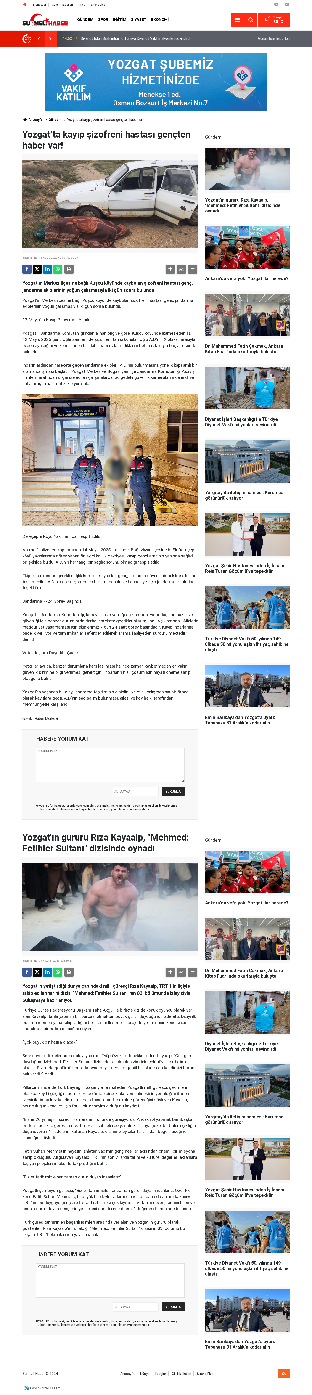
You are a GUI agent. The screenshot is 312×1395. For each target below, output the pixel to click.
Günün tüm (274, 38)
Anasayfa (35, 120)
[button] (170, 269)
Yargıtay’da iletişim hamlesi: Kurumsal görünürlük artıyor (125, 38)
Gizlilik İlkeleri (181, 1374)
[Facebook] (27, 269)
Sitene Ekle (98, 4)
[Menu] (237, 20)
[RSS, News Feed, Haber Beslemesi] (284, 1373)
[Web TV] (276, 4)
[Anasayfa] (24, 4)
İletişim (160, 1374)
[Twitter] (37, 269)
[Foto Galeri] (287, 4)
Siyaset (139, 19)
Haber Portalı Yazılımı (45, 1388)
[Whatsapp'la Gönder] (57, 269)
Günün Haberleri (62, 4)
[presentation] (39, 38)
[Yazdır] (69, 269)
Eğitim (119, 19)
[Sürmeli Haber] (45, 19)
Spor (103, 19)
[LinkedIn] (47, 269)
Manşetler (39, 4)
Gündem (85, 19)
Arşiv (82, 4)
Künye (144, 1374)
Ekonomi (160, 19)
